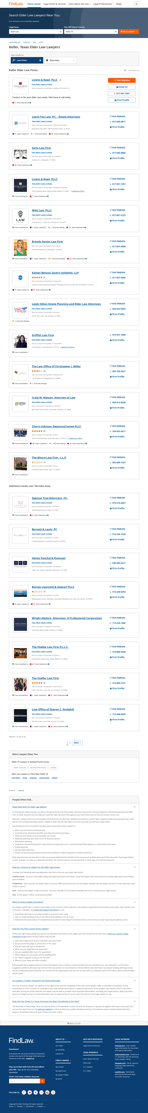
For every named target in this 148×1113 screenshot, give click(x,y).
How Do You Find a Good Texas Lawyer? (30, 928)
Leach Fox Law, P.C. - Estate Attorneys (56, 116)
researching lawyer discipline (45, 910)
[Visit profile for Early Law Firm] (20, 154)
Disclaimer (30, 1106)
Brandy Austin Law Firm (47, 241)
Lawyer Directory (14, 42)
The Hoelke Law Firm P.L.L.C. (50, 647)
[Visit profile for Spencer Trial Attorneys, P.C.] (20, 504)
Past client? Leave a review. (42, 84)
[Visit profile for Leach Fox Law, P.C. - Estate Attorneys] (20, 123)
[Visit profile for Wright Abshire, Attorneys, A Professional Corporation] (20, 624)
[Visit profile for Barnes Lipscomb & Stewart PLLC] (20, 593)
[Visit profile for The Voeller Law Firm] (20, 684)
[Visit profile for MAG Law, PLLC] (20, 217)
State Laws (87, 1063)
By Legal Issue (61, 1071)
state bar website (45, 1009)
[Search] (136, 3)
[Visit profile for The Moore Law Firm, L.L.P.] (20, 464)
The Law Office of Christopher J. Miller (56, 366)
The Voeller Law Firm (45, 678)
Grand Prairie (44, 778)
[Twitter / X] (35, 1092)
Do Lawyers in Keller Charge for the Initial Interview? (36, 980)
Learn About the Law (90, 1059)
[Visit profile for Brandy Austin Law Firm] (20, 248)
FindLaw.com (120, 1046)
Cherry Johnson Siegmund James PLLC (56, 426)
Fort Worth (16, 778)
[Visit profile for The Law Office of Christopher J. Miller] (20, 373)
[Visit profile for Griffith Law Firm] (20, 341)
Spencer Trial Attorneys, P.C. (50, 498)
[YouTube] (30, 1092)
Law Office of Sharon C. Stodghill (53, 709)
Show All (12, 790)
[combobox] (36, 31)
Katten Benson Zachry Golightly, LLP (55, 272)
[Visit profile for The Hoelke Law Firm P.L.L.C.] (20, 653)
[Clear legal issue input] (60, 31)
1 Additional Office (77, 191)
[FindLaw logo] (17, 3)
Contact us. (30, 1058)
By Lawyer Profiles (62, 1075)
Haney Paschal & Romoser (49, 558)
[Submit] (42, 1081)
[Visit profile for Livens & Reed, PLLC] (20, 86)
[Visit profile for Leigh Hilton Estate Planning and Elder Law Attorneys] (20, 310)
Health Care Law (20, 768)
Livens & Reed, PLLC (45, 80)
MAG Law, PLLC (42, 210)
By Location (60, 1067)
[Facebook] (24, 1092)
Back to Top (75, 1023)
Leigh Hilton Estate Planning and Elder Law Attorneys (66, 304)
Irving (25, 778)
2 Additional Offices (67, 347)
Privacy (20, 1106)
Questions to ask (19, 936)
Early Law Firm (41, 148)
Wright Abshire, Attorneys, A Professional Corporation (67, 618)
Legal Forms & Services (91, 1046)
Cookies (40, 1106)
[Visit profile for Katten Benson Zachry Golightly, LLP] (20, 279)
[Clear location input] (115, 31)
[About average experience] (30, 102)
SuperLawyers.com (122, 1054)
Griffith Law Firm (43, 335)
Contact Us (59, 1054)
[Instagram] (41, 1092)
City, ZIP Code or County (74, 27)
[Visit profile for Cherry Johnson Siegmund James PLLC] (20, 433)
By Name (59, 1079)
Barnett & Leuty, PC (44, 529)
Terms (11, 1106)
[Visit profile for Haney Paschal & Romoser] (20, 564)
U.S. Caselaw (87, 1067)
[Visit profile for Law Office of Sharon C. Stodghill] (20, 716)
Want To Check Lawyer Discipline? (27, 902)
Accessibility (60, 1050)
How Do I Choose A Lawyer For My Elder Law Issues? (36, 867)
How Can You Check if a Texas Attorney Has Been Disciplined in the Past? (45, 1001)
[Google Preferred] (53, 1092)
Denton (54, 778)
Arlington (33, 778)
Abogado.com (120, 1063)
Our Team (59, 1046)
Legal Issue (14, 27)
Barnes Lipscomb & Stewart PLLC (53, 587)
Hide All (21, 790)
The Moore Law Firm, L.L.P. (49, 457)
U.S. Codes (87, 1071)
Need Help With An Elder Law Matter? (29, 807)
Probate (53, 768)
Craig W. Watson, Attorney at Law (53, 397)
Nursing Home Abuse (38, 768)
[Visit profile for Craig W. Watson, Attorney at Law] (20, 404)
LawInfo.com (120, 1072)
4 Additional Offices (75, 438)
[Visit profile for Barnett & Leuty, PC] (20, 535)
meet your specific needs (118, 934)
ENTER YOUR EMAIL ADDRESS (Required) (24, 1077)
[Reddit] (47, 1092)
